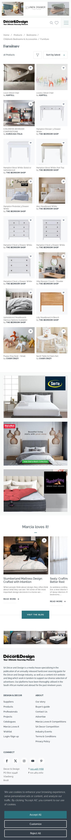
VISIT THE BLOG (35, 615)
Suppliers (8, 701)
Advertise (41, 716)
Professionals (10, 711)
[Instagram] (24, 760)
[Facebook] (6, 760)
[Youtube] (32, 760)
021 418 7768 (37, 769)
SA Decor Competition (47, 726)
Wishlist (7, 731)
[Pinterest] (41, 760)
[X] (15, 760)
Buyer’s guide (43, 706)
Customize (36, 824)
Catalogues (9, 721)
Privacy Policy (43, 741)
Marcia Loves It (11, 726)
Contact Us (41, 711)
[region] (35, 812)
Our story (40, 701)
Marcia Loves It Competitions (51, 721)
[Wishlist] (56, 22)
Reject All (35, 833)
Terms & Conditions (46, 736)
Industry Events (44, 731)
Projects (7, 716)
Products (8, 706)
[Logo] (25, 22)
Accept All (35, 814)
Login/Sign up (11, 736)
